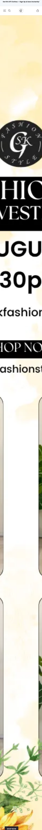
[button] (4, 10)
